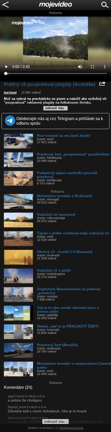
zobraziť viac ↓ (56, 108)
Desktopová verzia (71, 427)
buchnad (10, 92)
